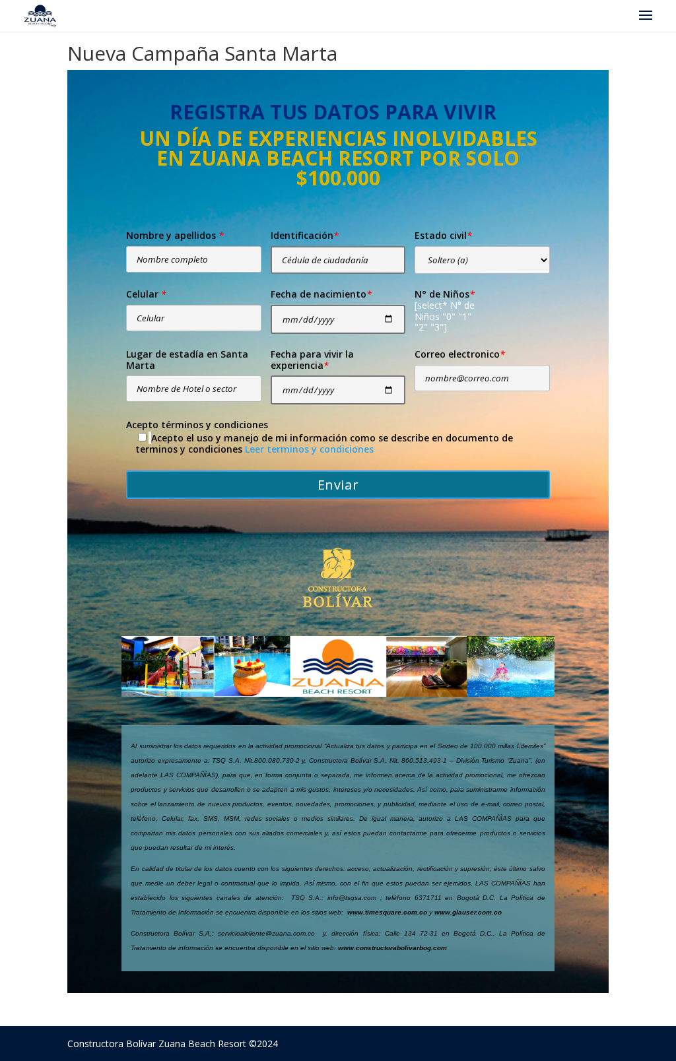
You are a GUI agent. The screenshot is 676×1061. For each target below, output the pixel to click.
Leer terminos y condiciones (309, 449)
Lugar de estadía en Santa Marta (187, 360)
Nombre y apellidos (175, 235)
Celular (146, 294)
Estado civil (443, 235)
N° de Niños (445, 294)
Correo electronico (460, 354)
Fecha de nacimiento (321, 294)
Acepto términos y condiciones (197, 425)
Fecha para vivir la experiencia (312, 360)
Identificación (305, 235)
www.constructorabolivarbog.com (392, 947)
